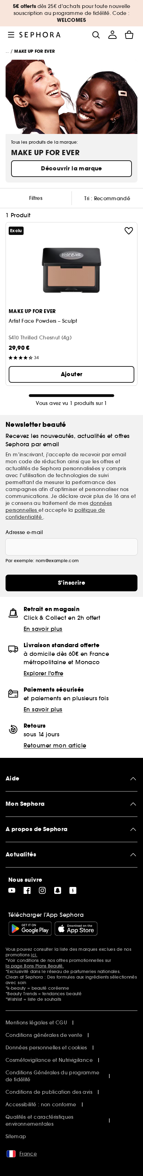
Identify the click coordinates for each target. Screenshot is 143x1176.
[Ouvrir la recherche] (95, 34)
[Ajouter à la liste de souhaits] (128, 230)
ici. (34, 954)
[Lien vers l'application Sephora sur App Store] (76, 929)
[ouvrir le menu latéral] (11, 34)
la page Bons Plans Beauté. (35, 965)
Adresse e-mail (24, 532)
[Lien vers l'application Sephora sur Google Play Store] (30, 929)
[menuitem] (112, 34)
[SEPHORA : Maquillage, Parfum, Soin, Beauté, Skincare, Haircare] (40, 34)
